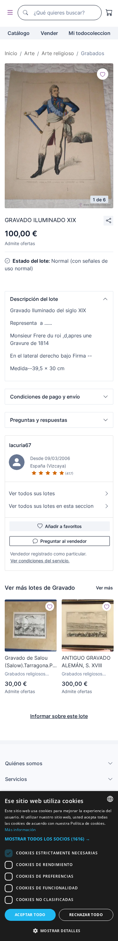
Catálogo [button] (19, 33)
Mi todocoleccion (89, 33)
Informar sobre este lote (59, 716)
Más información (20, 829)
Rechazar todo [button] (86, 914)
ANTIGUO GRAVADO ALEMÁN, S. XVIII (86, 661)
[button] (59, 299)
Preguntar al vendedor (63, 541)
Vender (49, 33)
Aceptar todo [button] (30, 914)
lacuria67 (20, 445)
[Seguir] (102, 74)
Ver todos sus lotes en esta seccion (51, 506)
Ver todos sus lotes (32, 493)
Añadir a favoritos (63, 526)
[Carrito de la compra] (109, 13)
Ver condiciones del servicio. (40, 560)
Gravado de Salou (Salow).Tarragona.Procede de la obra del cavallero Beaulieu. (31, 662)
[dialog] (59, 866)
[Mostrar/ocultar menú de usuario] (9, 13)
